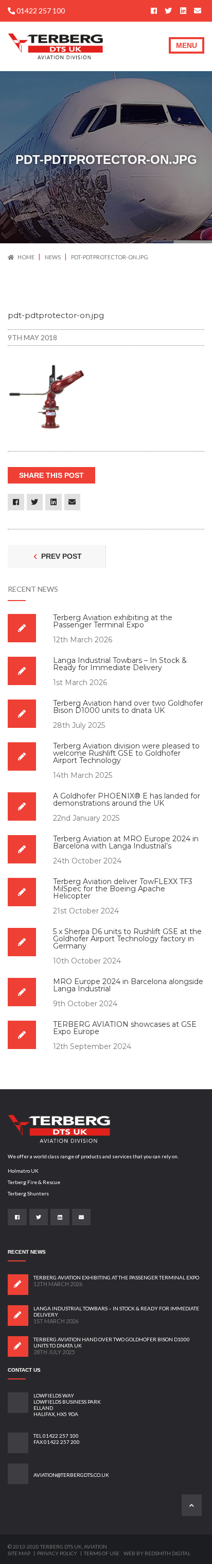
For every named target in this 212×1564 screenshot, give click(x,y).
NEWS (53, 257)
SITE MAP (19, 1553)
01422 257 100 (40, 10)
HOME (26, 257)
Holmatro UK (23, 1171)
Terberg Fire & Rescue (34, 1182)
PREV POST (60, 556)
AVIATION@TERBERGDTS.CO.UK (71, 1475)
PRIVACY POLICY (57, 1553)
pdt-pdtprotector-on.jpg (109, 257)
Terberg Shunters (28, 1193)
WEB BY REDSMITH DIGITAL (156, 1553)
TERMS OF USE (101, 1553)
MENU (186, 45)
